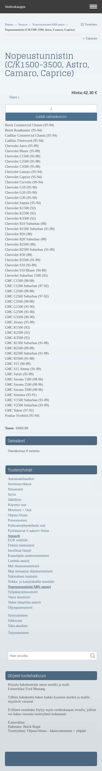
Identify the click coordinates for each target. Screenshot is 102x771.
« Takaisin (90, 38)
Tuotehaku (90, 24)
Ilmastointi (15, 489)
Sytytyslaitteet (18, 615)
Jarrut (12, 494)
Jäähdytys (14, 499)
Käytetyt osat (17, 505)
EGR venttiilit (18, 540)
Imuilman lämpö (19, 550)
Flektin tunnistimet (21, 545)
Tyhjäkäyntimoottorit (23, 592)
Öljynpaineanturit (20, 607)
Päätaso (9, 24)
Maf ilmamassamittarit (23, 566)
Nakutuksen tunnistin (22, 576)
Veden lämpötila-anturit (24, 602)
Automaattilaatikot (21, 479)
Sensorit (22, 24)
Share (13, 97)
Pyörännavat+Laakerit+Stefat (28, 531)
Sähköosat (15, 621)
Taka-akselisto (18, 626)
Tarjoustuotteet (18, 633)
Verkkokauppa (15, 7)
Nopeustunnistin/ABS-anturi (48, 24)
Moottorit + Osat (19, 510)
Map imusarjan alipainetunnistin (30, 571)
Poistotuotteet (17, 520)
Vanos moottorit (19, 597)
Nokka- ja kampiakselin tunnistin (31, 581)
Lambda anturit (18, 561)
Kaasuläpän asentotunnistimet (28, 556)
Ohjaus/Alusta (17, 515)
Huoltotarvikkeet (19, 484)
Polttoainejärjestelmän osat (26, 525)
